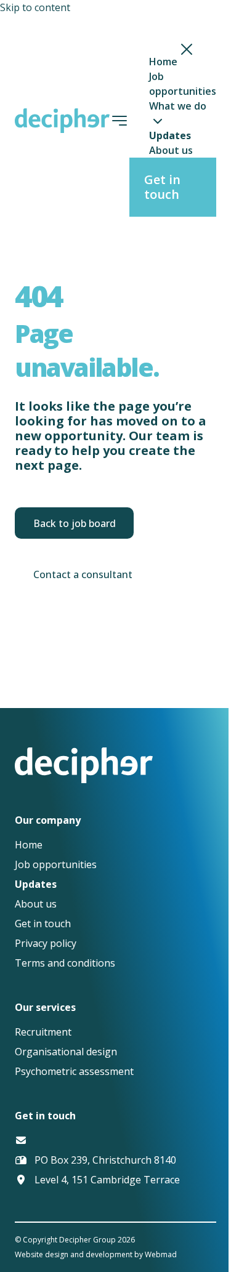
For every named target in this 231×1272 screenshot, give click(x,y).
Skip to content (35, 7)
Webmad (161, 1254)
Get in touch (162, 187)
